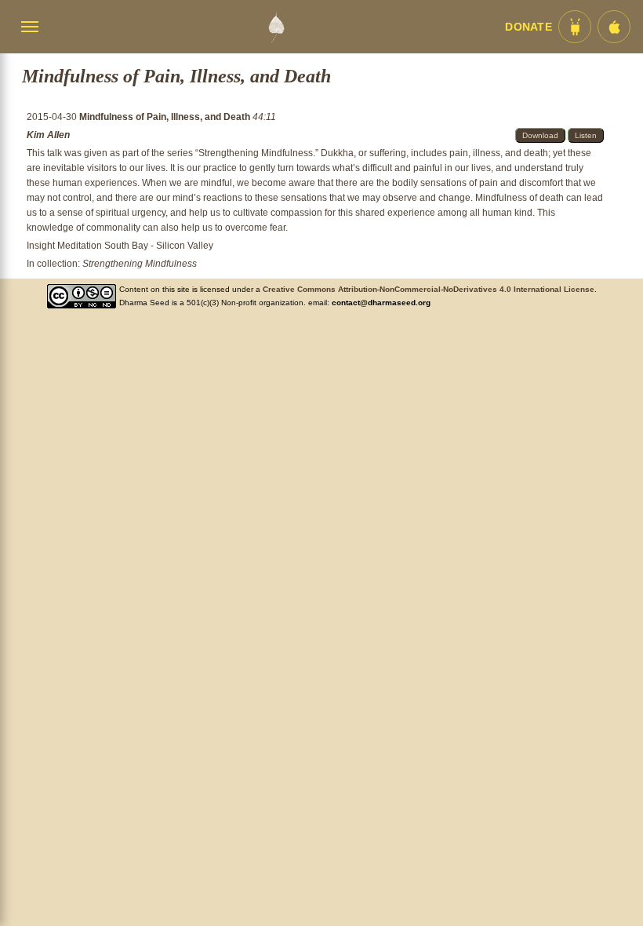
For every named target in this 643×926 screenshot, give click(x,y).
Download (540, 135)
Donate (528, 27)
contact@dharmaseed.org (381, 302)
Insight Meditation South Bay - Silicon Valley (120, 245)
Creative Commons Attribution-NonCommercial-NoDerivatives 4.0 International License (428, 289)
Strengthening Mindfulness (139, 263)
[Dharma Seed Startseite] (276, 26)
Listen (586, 135)
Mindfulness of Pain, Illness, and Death (165, 116)
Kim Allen (48, 134)
